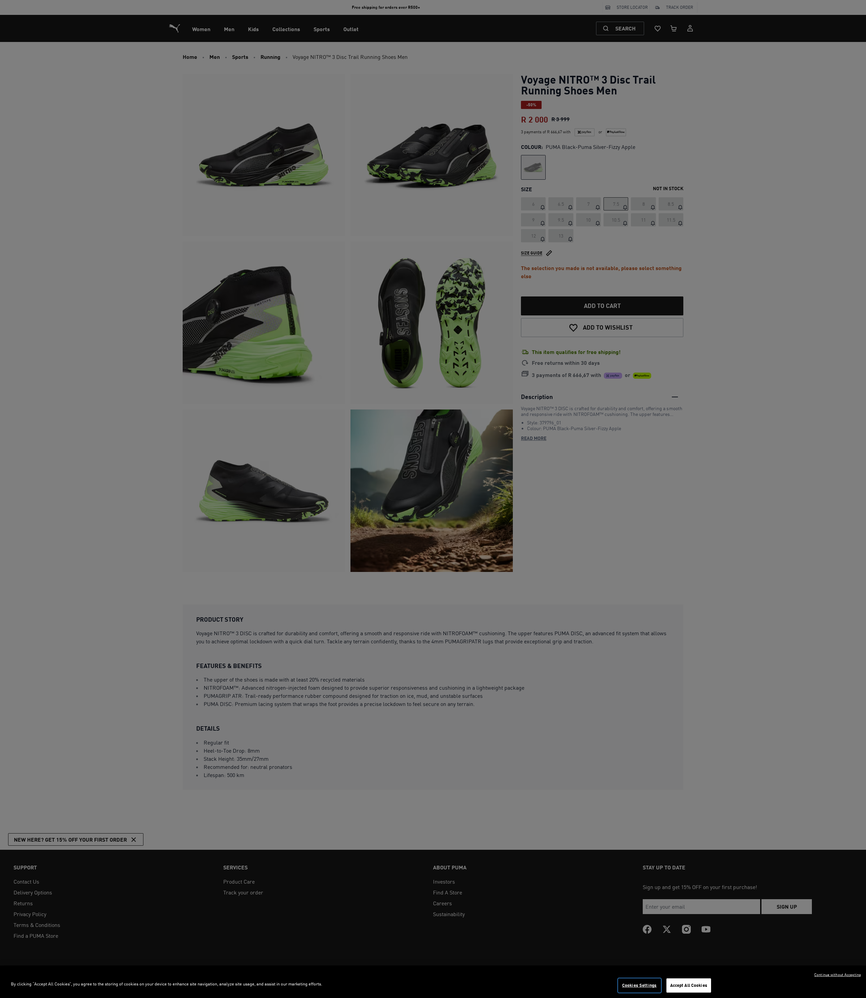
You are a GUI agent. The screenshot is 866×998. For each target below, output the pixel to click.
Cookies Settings (639, 985)
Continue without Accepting (837, 974)
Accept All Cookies (688, 985)
